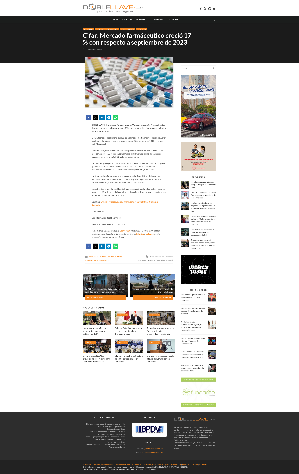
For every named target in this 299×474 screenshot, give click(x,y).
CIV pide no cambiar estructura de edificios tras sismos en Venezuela (129, 359)
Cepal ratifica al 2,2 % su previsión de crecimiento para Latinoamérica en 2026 (96, 359)
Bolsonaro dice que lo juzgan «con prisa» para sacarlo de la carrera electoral (192, 368)
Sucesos (195, 465)
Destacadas (88, 29)
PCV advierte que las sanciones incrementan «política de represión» (193, 297)
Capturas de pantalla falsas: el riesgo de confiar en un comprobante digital (202, 232)
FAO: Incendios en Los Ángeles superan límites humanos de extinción (193, 311)
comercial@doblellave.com (152, 452)
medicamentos (160, 257)
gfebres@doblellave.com (153, 448)
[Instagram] (210, 8)
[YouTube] (214, 8)
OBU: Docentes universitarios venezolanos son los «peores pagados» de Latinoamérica (193, 354)
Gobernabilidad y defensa (124, 465)
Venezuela (170, 260)
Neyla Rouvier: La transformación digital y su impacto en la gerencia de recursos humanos (191, 326)
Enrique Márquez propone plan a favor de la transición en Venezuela (161, 359)
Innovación (138, 465)
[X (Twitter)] (205, 8)
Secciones (173, 20)
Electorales (203, 465)
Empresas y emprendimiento (107, 29)
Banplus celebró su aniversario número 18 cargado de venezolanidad (193, 341)
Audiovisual (141, 20)
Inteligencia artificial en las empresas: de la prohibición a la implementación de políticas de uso (203, 207)
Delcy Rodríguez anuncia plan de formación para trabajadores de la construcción (203, 195)
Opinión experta (127, 29)
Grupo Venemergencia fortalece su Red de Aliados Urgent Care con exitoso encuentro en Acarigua (203, 220)
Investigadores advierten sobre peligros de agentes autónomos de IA (94, 331)
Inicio (115, 20)
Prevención (141, 29)
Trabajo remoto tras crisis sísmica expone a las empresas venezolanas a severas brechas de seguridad (203, 244)
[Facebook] (201, 8)
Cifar (152, 257)
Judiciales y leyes (150, 465)
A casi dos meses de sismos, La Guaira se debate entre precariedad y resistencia (160, 331)
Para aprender (158, 20)
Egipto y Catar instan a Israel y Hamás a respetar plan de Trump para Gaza (128, 331)
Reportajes (127, 20)
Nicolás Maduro (160, 260)
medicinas (170, 257)
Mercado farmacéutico (146, 260)
